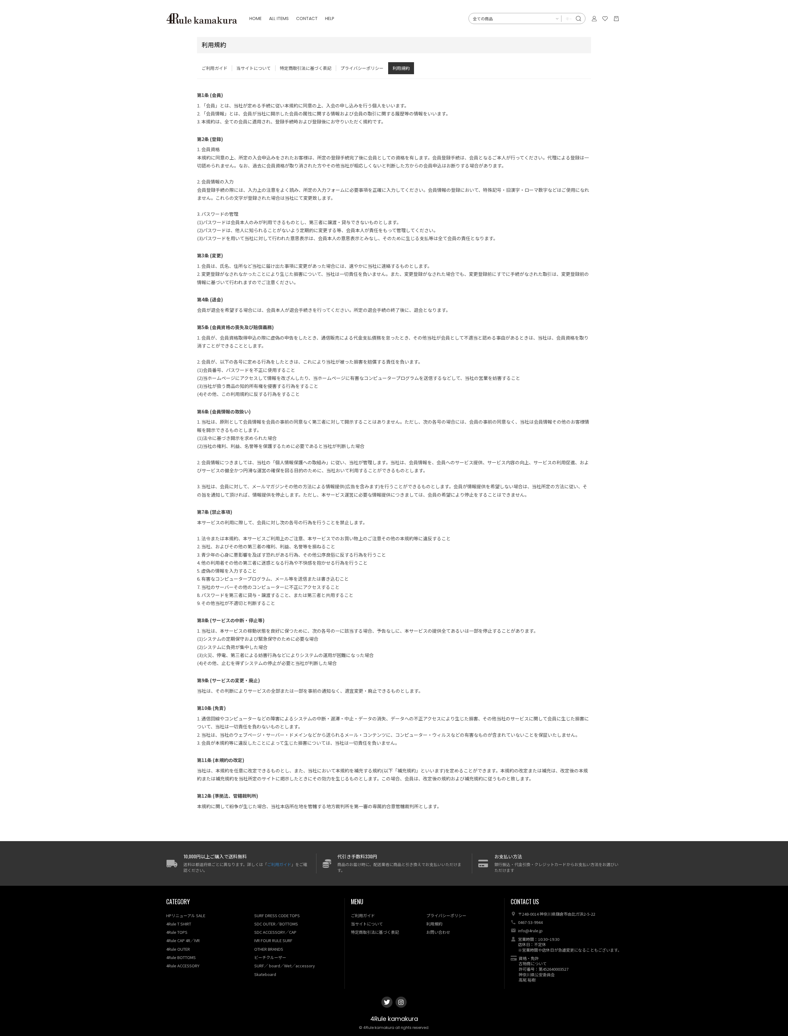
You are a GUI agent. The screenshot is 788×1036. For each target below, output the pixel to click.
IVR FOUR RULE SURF (273, 940)
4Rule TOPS (176, 932)
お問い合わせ (438, 932)
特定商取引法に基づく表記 (306, 68)
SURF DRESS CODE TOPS (277, 915)
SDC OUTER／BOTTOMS (276, 924)
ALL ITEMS (279, 18)
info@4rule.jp (530, 930)
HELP (329, 18)
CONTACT (307, 18)
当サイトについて (253, 68)
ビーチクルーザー (270, 957)
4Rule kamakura (394, 1019)
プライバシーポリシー (362, 68)
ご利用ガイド (214, 68)
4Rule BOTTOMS (181, 957)
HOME (255, 18)
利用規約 (401, 68)
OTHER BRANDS (268, 949)
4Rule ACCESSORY (182, 966)
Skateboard (265, 974)
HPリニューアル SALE (185, 915)
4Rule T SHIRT (178, 924)
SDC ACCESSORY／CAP (275, 932)
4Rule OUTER (178, 949)
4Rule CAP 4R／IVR (183, 940)
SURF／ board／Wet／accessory (284, 966)
